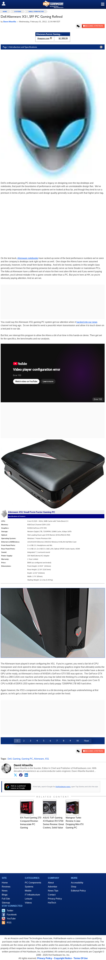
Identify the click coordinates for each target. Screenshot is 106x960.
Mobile (28, 890)
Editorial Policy (78, 890)
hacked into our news (86, 322)
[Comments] (78, 26)
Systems (17, 11)
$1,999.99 (63, 38)
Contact (51, 895)
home (5, 11)
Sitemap (6, 903)
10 (77, 740)
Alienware (39, 759)
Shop (73, 886)
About (51, 882)
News (4, 890)
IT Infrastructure (32, 895)
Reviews (6, 886)
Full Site (6, 899)
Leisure (28, 899)
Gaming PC (27, 759)
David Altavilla (23, 765)
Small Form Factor (36, 11)
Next (86, 740)
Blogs (4, 895)
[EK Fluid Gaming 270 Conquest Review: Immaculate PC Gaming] (26, 807)
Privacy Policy (55, 899)
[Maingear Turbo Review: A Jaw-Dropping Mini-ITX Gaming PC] (72, 807)
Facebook (12, 914)
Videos (28, 903)
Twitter (10, 910)
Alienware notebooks (27, 258)
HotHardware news (62, 787)
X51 (47, 759)
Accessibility (77, 882)
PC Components (33, 882)
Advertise (52, 886)
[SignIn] (5, 3)
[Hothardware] (53, 4)
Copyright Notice (63, 958)
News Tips (53, 890)
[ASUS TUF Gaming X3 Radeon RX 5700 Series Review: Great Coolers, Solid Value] (49, 807)
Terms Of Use (81, 958)
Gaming (16, 759)
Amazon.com (43, 38)
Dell (10, 759)
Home (5, 882)
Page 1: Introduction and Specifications (20, 47)
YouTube (11, 918)
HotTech (52, 903)
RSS (9, 922)
